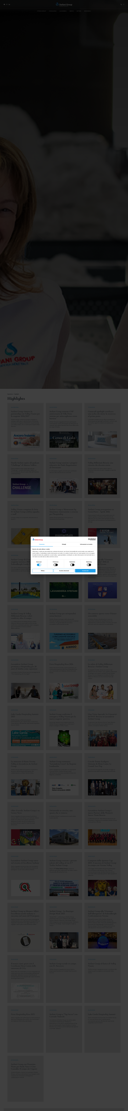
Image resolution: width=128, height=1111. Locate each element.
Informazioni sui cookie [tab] (86, 544)
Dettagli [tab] (64, 544)
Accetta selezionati (64, 570)
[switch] (56, 565)
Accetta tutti (85, 570)
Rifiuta (42, 570)
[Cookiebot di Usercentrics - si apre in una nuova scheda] (89, 539)
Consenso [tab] (41, 544)
